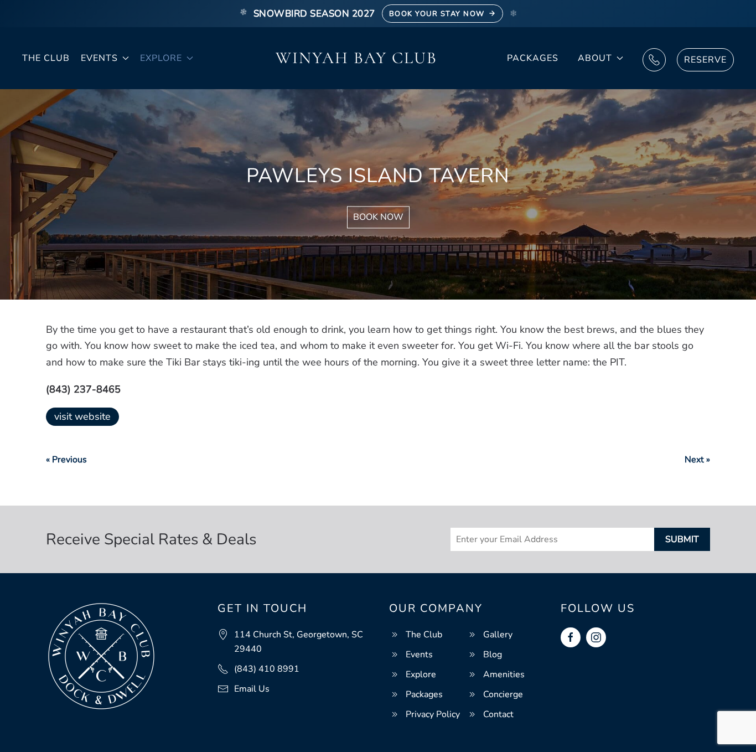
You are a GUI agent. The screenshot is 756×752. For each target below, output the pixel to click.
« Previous (66, 460)
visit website (82, 416)
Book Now (378, 218)
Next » (697, 460)
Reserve (705, 60)
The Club (46, 58)
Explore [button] (161, 58)
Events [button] (99, 58)
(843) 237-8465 (83, 389)
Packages (532, 58)
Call (654, 59)
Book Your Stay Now (437, 14)
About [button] (595, 58)
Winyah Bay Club (356, 58)
